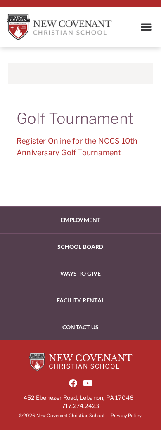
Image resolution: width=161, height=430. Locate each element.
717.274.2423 (80, 405)
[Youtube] (88, 383)
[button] (146, 26)
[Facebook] (73, 383)
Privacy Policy (126, 415)
